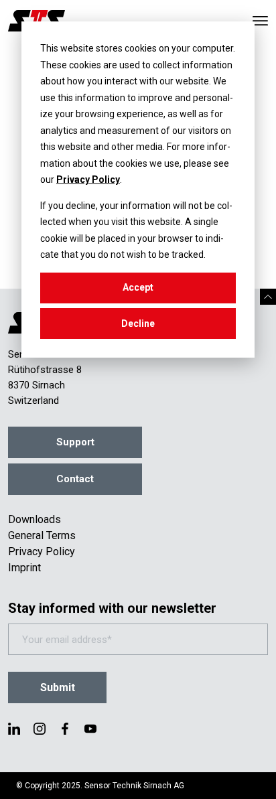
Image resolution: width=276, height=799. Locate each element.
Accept (138, 287)
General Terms (42, 535)
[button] (268, 297)
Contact (75, 479)
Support (75, 442)
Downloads (34, 519)
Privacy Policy (88, 179)
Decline (138, 323)
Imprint (24, 567)
